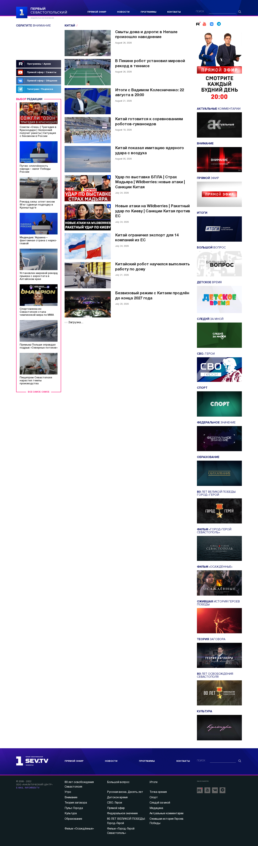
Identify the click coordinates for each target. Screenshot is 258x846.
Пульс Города (74, 808)
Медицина (156, 808)
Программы (148, 11)
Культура (71, 813)
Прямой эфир (96, 11)
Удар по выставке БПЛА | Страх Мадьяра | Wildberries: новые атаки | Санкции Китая (150, 182)
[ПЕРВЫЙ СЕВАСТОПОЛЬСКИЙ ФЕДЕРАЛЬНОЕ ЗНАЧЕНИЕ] (21, 12)
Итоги (153, 782)
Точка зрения (158, 792)
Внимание (71, 797)
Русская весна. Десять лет (125, 792)
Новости (123, 11)
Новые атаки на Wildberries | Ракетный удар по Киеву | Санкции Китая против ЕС (152, 211)
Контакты (174, 11)
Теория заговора (76, 803)
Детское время (117, 797)
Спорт (154, 797)
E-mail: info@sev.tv (27, 788)
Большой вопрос (118, 782)
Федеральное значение (122, 813)
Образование (73, 819)
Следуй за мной (160, 803)
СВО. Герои (114, 803)
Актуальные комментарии (166, 813)
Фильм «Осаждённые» (79, 829)
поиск (200, 12)
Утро (68, 792)
